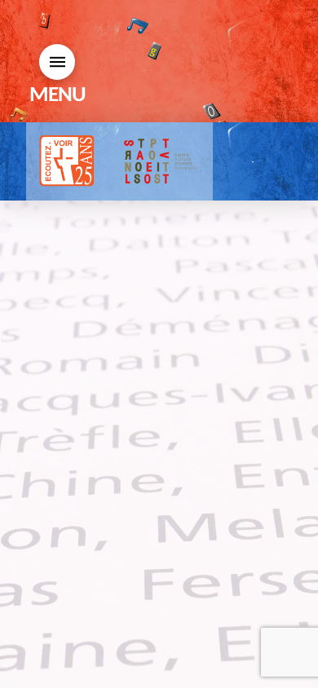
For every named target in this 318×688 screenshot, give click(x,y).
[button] (57, 62)
